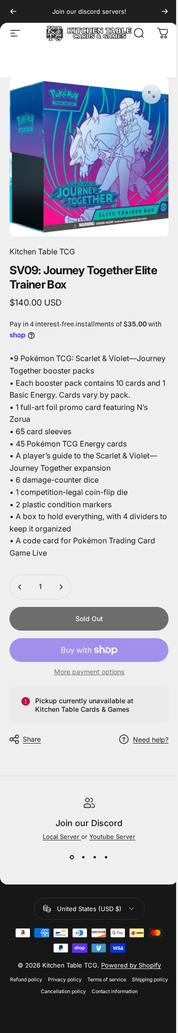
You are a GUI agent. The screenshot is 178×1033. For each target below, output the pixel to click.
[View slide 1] (72, 857)
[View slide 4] (106, 857)
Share (32, 739)
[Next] (164, 11)
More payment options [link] (89, 672)
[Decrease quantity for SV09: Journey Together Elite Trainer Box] (20, 587)
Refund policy (26, 980)
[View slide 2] (83, 857)
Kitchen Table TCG (42, 251)
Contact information (115, 991)
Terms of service (106, 980)
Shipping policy (150, 980)
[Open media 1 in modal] (151, 94)
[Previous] (13, 11)
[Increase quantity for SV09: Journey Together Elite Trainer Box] (61, 587)
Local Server (62, 836)
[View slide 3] (95, 857)
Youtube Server (112, 836)
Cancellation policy (63, 991)
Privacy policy (65, 980)
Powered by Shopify (131, 965)
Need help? (151, 739)
